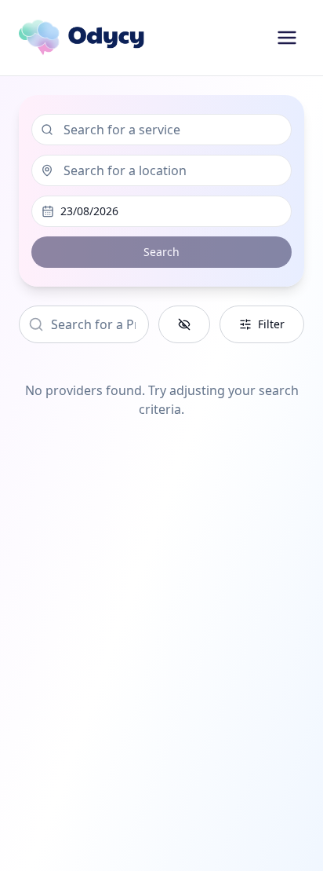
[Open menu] (287, 37)
